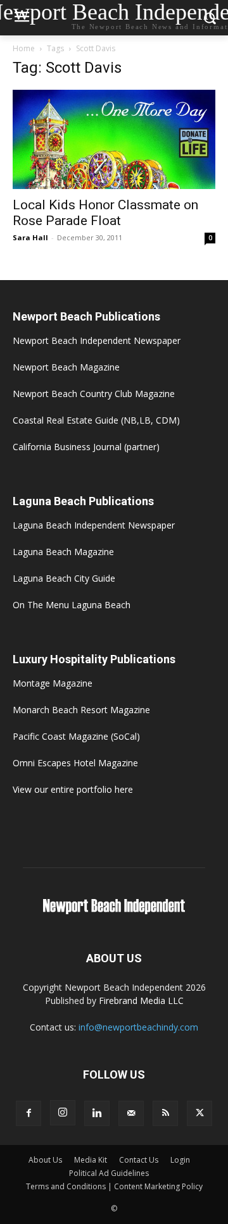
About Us (45, 1159)
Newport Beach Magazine (66, 367)
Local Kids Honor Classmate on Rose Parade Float (105, 212)
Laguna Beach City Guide (64, 578)
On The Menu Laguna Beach (71, 605)
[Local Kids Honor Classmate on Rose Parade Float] (114, 139)
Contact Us (138, 1159)
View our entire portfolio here (73, 789)
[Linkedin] (97, 1113)
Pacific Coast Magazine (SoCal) (76, 736)
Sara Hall (30, 237)
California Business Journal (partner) (86, 447)
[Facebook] (28, 1113)
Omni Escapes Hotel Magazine (75, 763)
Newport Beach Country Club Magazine (94, 394)
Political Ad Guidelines (109, 1173)
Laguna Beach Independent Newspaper (94, 525)
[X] (199, 1113)
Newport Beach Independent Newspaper (96, 340)
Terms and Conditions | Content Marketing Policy (114, 1186)
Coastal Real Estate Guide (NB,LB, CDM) (96, 420)
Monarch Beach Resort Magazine (81, 710)
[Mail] (131, 1113)
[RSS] (165, 1113)
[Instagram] (62, 1112)
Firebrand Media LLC (141, 1000)
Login (180, 1159)
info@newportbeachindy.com (138, 1027)
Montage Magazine (52, 683)
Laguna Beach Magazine (63, 552)
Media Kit (90, 1159)
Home (24, 48)
